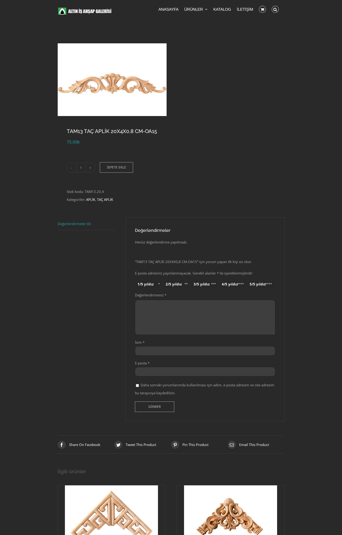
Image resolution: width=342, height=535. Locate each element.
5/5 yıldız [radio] (258, 284)
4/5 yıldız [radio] (230, 284)
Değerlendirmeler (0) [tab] (74, 223)
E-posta (142, 363)
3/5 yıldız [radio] (202, 284)
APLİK (90, 199)
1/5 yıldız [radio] (145, 284)
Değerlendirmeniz (150, 295)
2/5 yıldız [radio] (174, 284)
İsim (139, 342)
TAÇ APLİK (105, 199)
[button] (275, 9)
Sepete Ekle (116, 167)
